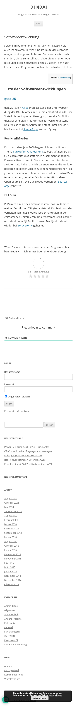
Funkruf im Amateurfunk (28, 151)
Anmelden (9, 666)
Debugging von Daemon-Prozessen (23, 455)
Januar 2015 (10, 571)
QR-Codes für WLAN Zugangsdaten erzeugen (28, 451)
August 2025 (10, 498)
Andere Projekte (12, 618)
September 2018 (13, 532)
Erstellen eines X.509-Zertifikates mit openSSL (28, 464)
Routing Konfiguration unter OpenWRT (25, 459)
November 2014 (12, 580)
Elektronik (9, 623)
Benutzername (12, 371)
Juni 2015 (9, 562)
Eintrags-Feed (11, 670)
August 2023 (10, 515)
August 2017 (10, 541)
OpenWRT (9, 636)
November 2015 (12, 558)
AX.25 (25, 107)
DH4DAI (38, 7)
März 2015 (9, 567)
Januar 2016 (10, 550)
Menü (38, 23)
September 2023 (13, 511)
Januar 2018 (10, 537)
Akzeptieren (39, 698)
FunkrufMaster (12, 631)
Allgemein (9, 610)
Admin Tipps (11, 605)
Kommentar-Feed (13, 674)
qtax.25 (10, 98)
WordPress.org (12, 679)
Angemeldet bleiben (19, 396)
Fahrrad (8, 627)
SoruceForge (25, 225)
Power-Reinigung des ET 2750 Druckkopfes (26, 446)
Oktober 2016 (11, 545)
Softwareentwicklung (15, 644)
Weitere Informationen (51, 695)
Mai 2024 (9, 507)
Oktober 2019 (11, 528)
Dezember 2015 (12, 554)
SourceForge (30, 129)
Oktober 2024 (11, 502)
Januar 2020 (10, 524)
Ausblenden (64, 77)
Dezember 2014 (12, 575)
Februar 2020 (11, 520)
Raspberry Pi (11, 640)
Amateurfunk (11, 614)
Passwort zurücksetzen (16, 411)
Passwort (9, 384)
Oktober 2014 (11, 584)
